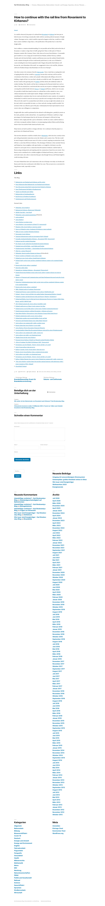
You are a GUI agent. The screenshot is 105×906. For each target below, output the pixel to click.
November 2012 (58, 812)
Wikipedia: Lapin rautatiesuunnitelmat (25, 215)
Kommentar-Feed (58, 831)
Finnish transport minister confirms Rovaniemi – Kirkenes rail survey (34, 311)
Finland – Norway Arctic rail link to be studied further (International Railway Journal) (38, 294)
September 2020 (58, 580)
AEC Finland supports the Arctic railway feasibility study (30, 304)
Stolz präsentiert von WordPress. (31, 901)
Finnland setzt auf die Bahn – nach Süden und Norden (29, 246)
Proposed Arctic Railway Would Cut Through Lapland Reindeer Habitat (34, 340)
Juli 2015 (55, 733)
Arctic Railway (19, 219)
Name (16, 444)
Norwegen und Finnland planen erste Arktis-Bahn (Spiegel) (31, 320)
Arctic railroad (46, 371)
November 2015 (58, 723)
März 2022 (56, 538)
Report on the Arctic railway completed (26, 265)
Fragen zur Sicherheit (28, 510)
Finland (43, 89)
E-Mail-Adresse (44, 444)
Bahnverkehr (18, 828)
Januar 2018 (57, 659)
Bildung (17, 831)
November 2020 (58, 575)
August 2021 (57, 553)
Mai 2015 (55, 738)
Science (17, 883)
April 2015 (56, 740)
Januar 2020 (57, 599)
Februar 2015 (57, 745)
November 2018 (58, 634)
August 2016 (57, 701)
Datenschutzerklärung (46, 901)
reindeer (37, 81)
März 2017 (56, 684)
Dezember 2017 (58, 661)
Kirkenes (51, 34)
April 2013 (56, 800)
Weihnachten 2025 (59, 484)
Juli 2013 (55, 792)
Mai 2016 (55, 708)
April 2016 (56, 711)
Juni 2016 (56, 706)
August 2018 (57, 642)
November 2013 (58, 782)
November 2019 (58, 604)
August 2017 (57, 671)
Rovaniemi (45, 34)
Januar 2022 (57, 543)
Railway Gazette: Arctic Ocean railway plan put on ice (30, 349)
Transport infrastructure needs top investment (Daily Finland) (31, 236)
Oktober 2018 (57, 637)
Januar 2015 (57, 748)
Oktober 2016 (57, 696)
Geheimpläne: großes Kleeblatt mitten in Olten (69, 479)
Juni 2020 (56, 587)
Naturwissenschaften (22, 873)
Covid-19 (17, 836)
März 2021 (56, 565)
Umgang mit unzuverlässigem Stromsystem (68, 477)
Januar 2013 (57, 807)
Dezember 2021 (58, 545)
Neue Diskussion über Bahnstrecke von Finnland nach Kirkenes (32, 184)
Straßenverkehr (20, 890)
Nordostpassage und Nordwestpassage (25, 199)
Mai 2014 (55, 768)
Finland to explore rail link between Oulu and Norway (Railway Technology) (36, 296)
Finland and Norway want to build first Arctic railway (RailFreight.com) (34, 292)
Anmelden (56, 826)
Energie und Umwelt (21, 841)
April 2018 (56, 651)
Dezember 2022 (58, 528)
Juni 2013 (56, 795)
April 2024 (56, 515)
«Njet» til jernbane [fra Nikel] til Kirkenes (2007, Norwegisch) (32, 342)
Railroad (34, 371)
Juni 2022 (56, 533)
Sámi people (40, 72)
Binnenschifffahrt (20, 833)
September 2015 (58, 728)
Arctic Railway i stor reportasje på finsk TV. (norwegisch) (30, 224)
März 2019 (56, 624)
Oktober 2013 (57, 785)
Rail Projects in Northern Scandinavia (25, 196)
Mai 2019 (55, 619)
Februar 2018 (57, 656)
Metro (16, 865)
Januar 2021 (57, 570)
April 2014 (56, 770)
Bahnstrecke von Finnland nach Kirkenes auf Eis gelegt (30, 182)
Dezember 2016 (58, 691)
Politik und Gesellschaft (23, 878)
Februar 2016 (57, 716)
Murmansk (45, 135)
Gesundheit (18, 855)
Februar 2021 (57, 567)
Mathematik (18, 863)
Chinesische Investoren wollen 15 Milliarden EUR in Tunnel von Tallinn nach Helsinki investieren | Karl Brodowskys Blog (38, 406)
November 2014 (58, 753)
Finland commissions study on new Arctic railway (28, 316)
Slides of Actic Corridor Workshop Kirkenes (27, 232)
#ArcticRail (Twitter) (21, 366)
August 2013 (57, 790)
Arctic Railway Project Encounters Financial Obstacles (30, 328)
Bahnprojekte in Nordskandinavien (24, 194)
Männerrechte (19, 860)
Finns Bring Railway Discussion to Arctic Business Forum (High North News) (36, 313)
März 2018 (56, 654)
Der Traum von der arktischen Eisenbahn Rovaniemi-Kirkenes (32, 244)
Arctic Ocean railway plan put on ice (25, 347)
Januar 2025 (57, 511)
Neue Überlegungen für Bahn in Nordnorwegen (28, 189)
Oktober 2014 (57, 755)
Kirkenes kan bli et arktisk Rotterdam (25, 241)
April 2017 (56, 681)
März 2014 (56, 773)
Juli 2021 (55, 555)
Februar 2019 (57, 627)
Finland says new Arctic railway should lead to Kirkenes (30, 258)
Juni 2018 (56, 646)
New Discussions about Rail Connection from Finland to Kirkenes (33, 187)
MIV (15, 868)
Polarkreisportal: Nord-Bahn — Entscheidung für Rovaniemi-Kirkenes (34, 248)
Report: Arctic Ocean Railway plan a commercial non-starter (31, 352)
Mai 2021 (55, 560)
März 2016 (56, 713)
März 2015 (56, 743)
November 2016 (58, 693)
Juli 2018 (55, 644)
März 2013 (56, 802)
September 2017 (58, 669)
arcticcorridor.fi (19, 217)
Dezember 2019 (58, 602)
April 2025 (56, 508)
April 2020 (56, 592)
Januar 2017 (56, 688)
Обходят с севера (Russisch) (23, 251)
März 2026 (56, 503)
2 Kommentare (32, 24)
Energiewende (57, 487)
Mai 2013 (55, 797)
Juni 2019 (56, 617)
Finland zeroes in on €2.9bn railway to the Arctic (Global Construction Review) (36, 308)
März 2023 (56, 525)
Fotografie (18, 853)
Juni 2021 (56, 558)
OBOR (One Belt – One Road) (23, 212)
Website (16, 452)
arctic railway (53, 371)
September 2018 (58, 639)
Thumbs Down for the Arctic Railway (25, 337)
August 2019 (57, 612)
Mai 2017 (55, 679)
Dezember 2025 (58, 506)
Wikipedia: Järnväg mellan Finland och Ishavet (28, 253)
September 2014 (58, 758)
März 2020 (56, 595)
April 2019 (56, 622)
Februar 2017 (57, 686)
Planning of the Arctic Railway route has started (28, 227)
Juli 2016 (55, 703)
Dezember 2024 (58, 513)
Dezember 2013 (58, 780)
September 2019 (58, 609)
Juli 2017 (55, 674)
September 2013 (58, 787)
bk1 (16, 24)
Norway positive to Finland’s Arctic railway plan (28, 256)
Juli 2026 (55, 498)
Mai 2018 (55, 649)
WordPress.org (57, 833)
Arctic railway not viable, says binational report (28, 335)
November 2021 (58, 548)
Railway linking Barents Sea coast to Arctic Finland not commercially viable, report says (39, 359)
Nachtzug (17, 870)
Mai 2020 (56, 590)
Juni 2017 (56, 676)
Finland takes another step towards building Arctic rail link (31, 318)
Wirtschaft (18, 893)
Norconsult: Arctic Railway (22, 234)
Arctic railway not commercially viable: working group (30, 323)
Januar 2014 (57, 777)
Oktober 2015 (57, 726)
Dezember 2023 (58, 520)
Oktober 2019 (57, 607)
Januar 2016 (57, 718)
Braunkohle (28, 519)
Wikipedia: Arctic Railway (22, 207)
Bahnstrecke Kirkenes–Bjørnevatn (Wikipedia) (28, 210)
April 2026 (56, 501)
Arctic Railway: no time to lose (23, 222)
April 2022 (56, 535)
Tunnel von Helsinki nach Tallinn (24, 192)
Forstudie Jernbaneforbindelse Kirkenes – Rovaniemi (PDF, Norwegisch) (35, 239)
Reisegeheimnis (26, 506)
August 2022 (57, 530)
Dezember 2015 (58, 721)
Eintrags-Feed (57, 828)
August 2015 (57, 730)
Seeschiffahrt (19, 885)
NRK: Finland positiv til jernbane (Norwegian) (27, 289)
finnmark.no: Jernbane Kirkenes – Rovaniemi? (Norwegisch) (31, 270)
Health (16, 858)
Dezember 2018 (58, 632)
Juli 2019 (55, 614)
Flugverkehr (18, 851)
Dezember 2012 (58, 810)
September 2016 (58, 698)
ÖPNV (16, 875)
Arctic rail (41, 371)
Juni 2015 (56, 735)
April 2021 (56, 562)
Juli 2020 (55, 585)
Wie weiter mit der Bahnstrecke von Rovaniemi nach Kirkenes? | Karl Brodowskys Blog (39, 401)
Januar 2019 (57, 629)
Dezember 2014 (58, 750)
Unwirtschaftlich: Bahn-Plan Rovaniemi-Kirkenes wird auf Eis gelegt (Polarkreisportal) (38, 330)
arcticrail (59, 371)
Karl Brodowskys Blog (21, 5)
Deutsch (16, 30)
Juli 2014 (55, 763)
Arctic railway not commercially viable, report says (29, 333)
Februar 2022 (57, 540)
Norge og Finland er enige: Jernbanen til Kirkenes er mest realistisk (33, 229)
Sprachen (17, 888)
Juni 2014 (56, 765)
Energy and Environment (23, 843)
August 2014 (57, 760)
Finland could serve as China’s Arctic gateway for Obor (30, 306)
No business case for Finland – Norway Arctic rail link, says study (33, 345)
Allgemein (18, 826)
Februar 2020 (57, 597)
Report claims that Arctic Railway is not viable (28, 325)
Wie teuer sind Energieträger (63, 482)
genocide (37, 74)
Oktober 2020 (57, 577)
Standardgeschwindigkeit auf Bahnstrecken (28, 501)
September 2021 (58, 550)
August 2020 (57, 582)
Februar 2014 (57, 775)
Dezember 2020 (58, 572)
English (29, 371)
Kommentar (17, 426)
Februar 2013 (57, 805)
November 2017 (58, 664)
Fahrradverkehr (19, 848)
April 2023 (56, 523)
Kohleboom (28, 515)
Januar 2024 (57, 518)
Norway (37, 89)
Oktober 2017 (57, 666)
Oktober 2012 (57, 814)
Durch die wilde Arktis (21, 268)
